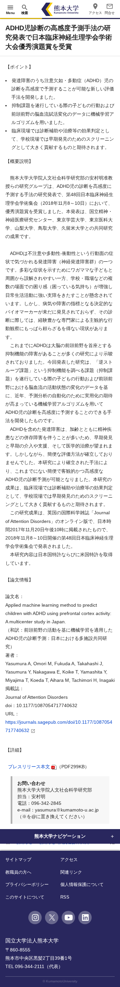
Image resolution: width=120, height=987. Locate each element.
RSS (64, 897)
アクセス (69, 859)
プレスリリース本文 (29, 766)
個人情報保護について (82, 884)
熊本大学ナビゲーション (60, 836)
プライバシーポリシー (27, 884)
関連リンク (71, 872)
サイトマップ (18, 859)
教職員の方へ (18, 872)
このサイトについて (24, 897)
